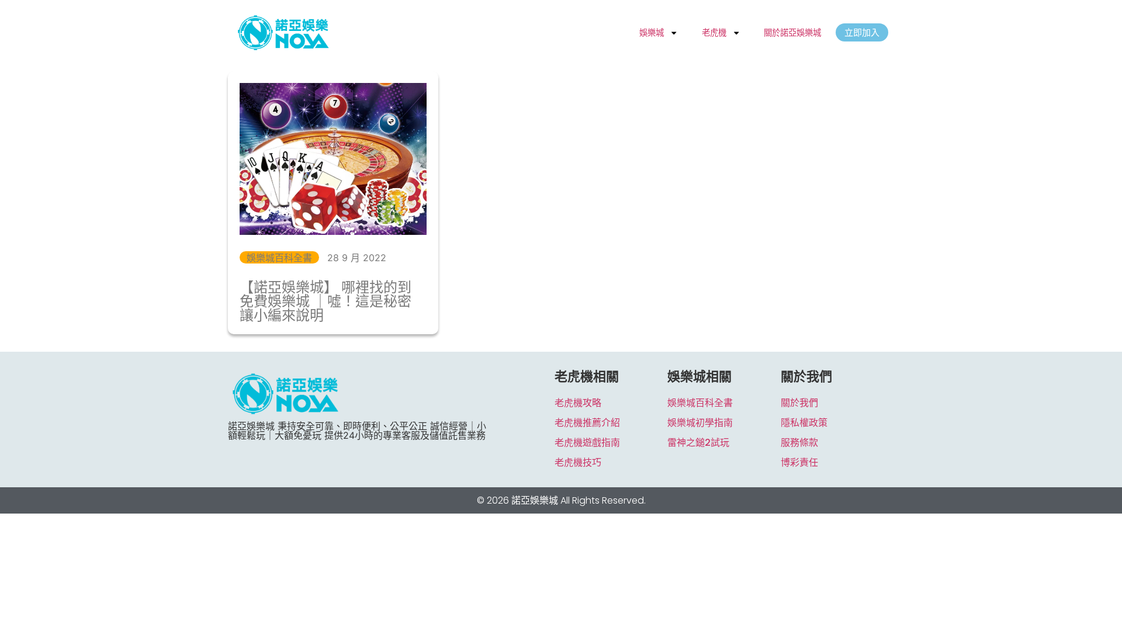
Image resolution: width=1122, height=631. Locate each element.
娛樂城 (651, 32)
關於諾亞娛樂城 (792, 32)
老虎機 (714, 32)
